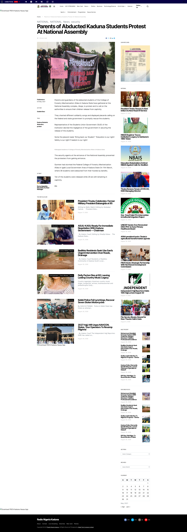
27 (139, 496)
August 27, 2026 (126, 113)
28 (144, 496)
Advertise (62, 523)
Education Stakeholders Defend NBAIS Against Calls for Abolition (134, 164)
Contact (44, 523)
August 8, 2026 (125, 321)
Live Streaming (53, 523)
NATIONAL (43, 21)
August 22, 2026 (126, 219)
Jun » (128, 507)
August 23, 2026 (126, 193)
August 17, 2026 (126, 269)
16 (123, 493)
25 (131, 496)
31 (127, 499)
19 (135, 493)
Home (61, 6)
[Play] (31, 2)
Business (99, 6)
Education (55, 226)
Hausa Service (91, 12)
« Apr (123, 507)
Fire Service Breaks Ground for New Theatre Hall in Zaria (133, 318)
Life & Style (121, 6)
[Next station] (26, 2)
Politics (93, 6)
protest (39, 126)
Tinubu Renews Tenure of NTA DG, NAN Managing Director (135, 190)
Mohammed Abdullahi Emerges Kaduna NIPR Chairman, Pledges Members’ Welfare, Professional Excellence (129, 336)
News (86, 6)
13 (139, 490)
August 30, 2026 (126, 342)
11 (131, 490)
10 (127, 490)
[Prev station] (36, 2)
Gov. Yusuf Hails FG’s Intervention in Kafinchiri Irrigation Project (135, 216)
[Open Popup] (47, 2)
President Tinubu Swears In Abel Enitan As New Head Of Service (134, 110)
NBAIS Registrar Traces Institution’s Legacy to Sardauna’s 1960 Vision (135, 137)
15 (148, 490)
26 (135, 496)
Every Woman (64, 275)
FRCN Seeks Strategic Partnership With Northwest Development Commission (135, 265)
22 (148, 493)
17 (127, 493)
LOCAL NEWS (64, 226)
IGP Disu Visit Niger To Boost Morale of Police (128, 376)
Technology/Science (110, 6)
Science (130, 6)
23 (123, 496)
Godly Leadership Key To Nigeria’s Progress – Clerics (130, 356)
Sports (63, 12)
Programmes (82, 12)
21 (143, 493)
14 (143, 490)
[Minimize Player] (184, 2)
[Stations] (53, 2)
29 (148, 496)
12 (135, 490)
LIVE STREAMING (70, 6)
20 (139, 493)
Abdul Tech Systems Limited (86, 527)
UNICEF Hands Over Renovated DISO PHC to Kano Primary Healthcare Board (134, 227)
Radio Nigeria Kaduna (53, 527)
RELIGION (70, 325)
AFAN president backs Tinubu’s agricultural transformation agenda (135, 237)
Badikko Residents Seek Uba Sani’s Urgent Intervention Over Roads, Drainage (129, 347)
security (75, 21)
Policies (76, 523)
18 (131, 493)
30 (123, 499)
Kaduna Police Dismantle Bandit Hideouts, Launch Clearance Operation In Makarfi (129, 367)
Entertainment (72, 12)
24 (127, 496)
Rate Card (80, 6)
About (39, 523)
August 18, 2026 (126, 231)
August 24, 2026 (126, 141)
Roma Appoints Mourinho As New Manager (43, 187)
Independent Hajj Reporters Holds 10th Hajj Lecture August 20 (135, 292)
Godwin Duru (41, 111)
